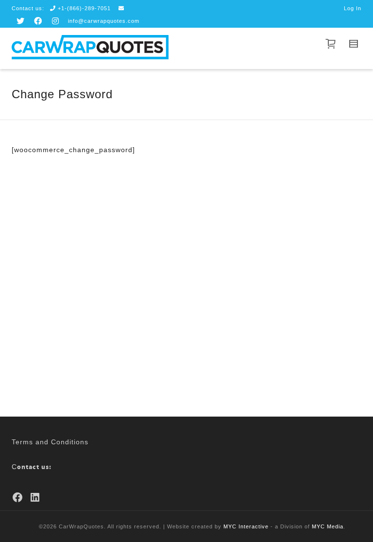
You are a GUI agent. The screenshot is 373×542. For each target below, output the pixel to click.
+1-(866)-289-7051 (84, 8)
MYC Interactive (246, 526)
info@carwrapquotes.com (103, 21)
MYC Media (327, 526)
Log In (352, 8)
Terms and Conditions (50, 442)
